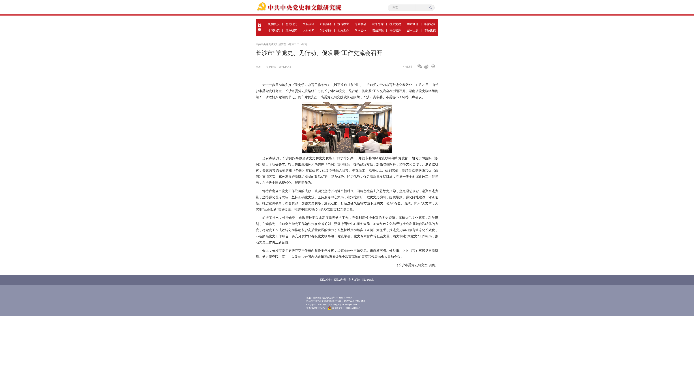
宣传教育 (343, 24)
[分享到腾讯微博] (432, 66)
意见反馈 (354, 279)
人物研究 (308, 30)
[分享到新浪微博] (426, 66)
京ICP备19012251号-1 (316, 308)
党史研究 (291, 30)
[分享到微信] (419, 66)
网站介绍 (326, 279)
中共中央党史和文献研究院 (271, 44)
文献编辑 (308, 24)
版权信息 (368, 279)
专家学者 (360, 24)
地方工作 (343, 30)
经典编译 (326, 24)
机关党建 (395, 24)
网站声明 (340, 279)
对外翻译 (326, 30)
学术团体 (360, 30)
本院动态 (274, 30)
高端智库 (395, 30)
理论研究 (291, 24)
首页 (260, 27)
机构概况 (274, 24)
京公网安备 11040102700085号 (346, 308)
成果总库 (378, 24)
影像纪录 (430, 24)
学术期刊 (412, 24)
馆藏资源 (378, 30)
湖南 (304, 44)
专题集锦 (430, 30)
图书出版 (412, 30)
